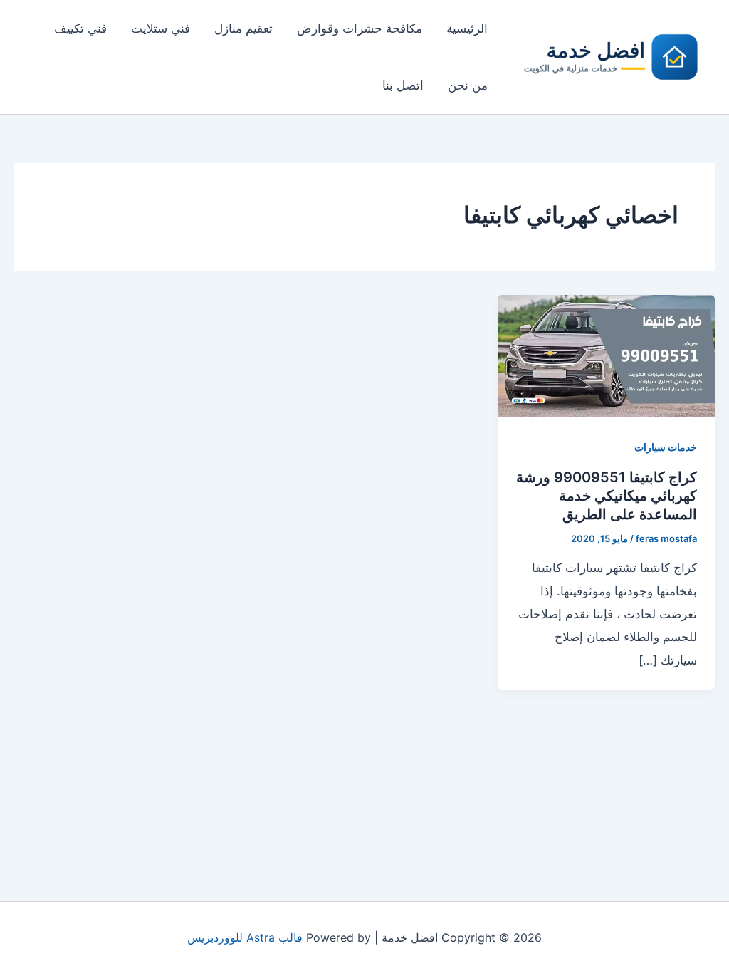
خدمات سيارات (665, 447)
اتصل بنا (403, 85)
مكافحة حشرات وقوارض (359, 28)
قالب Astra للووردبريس (245, 937)
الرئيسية (467, 28)
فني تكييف (80, 28)
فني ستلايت (160, 28)
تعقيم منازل (243, 28)
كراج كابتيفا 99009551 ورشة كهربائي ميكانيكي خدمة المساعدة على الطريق (606, 496)
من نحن (468, 85)
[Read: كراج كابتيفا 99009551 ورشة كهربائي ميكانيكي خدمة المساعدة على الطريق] (606, 355)
